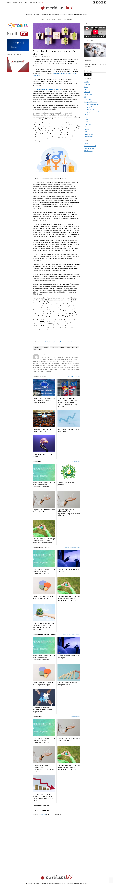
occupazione (75, 347)
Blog (85, 89)
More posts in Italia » (75, 716)
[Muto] (101, 36)
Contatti (21, 2)
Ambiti (86, 82)
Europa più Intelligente (91, 104)
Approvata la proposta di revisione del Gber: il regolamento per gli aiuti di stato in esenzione (68, 513)
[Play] (86, 36)
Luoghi (86, 122)
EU (47, 342)
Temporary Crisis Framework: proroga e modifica (67, 684)
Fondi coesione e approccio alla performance (68, 430)
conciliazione (45, 347)
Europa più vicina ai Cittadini (68, 342)
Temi (47, 19)
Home (42, 19)
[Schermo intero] (104, 36)
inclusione (62, 347)
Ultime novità (88, 134)
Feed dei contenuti (90, 146)
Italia (34, 344)
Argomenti (43, 342)
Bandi (86, 87)
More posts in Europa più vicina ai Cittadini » (70, 634)
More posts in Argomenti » (74, 376)
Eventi (60, 19)
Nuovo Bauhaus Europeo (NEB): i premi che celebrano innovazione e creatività (44, 485)
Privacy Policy (28, 2)
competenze (37, 347)
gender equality (54, 347)
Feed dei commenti (90, 148)
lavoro (68, 347)
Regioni (86, 129)
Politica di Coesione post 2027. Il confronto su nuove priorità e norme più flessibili (44, 400)
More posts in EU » (76, 461)
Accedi (86, 143)
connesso (43, 814)
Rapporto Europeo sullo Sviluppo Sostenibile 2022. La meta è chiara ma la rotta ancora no (44, 541)
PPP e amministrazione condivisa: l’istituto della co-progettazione (42, 710)
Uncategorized (88, 137)
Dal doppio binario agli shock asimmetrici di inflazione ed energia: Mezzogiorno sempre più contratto (43, 797)
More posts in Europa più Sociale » (72, 547)
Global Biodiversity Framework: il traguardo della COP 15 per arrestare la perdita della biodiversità (43, 626)
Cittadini (87, 92)
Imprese (86, 117)
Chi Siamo (15, 2)
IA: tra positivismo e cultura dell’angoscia (42, 455)
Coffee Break (88, 94)
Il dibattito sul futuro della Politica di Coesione (42, 430)
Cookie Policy (37, 2)
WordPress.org (88, 151)
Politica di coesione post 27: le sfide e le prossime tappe (43, 597)
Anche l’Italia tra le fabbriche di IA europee (68, 570)
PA (85, 127)
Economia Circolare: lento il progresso (67, 484)
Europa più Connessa (90, 102)
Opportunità (88, 124)
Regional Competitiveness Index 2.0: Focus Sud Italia (44, 511)
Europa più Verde (89, 109)
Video (53, 19)
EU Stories (87, 99)
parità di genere (37, 349)
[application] (95, 32)
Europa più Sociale (54, 342)
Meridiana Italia (68, 19)
